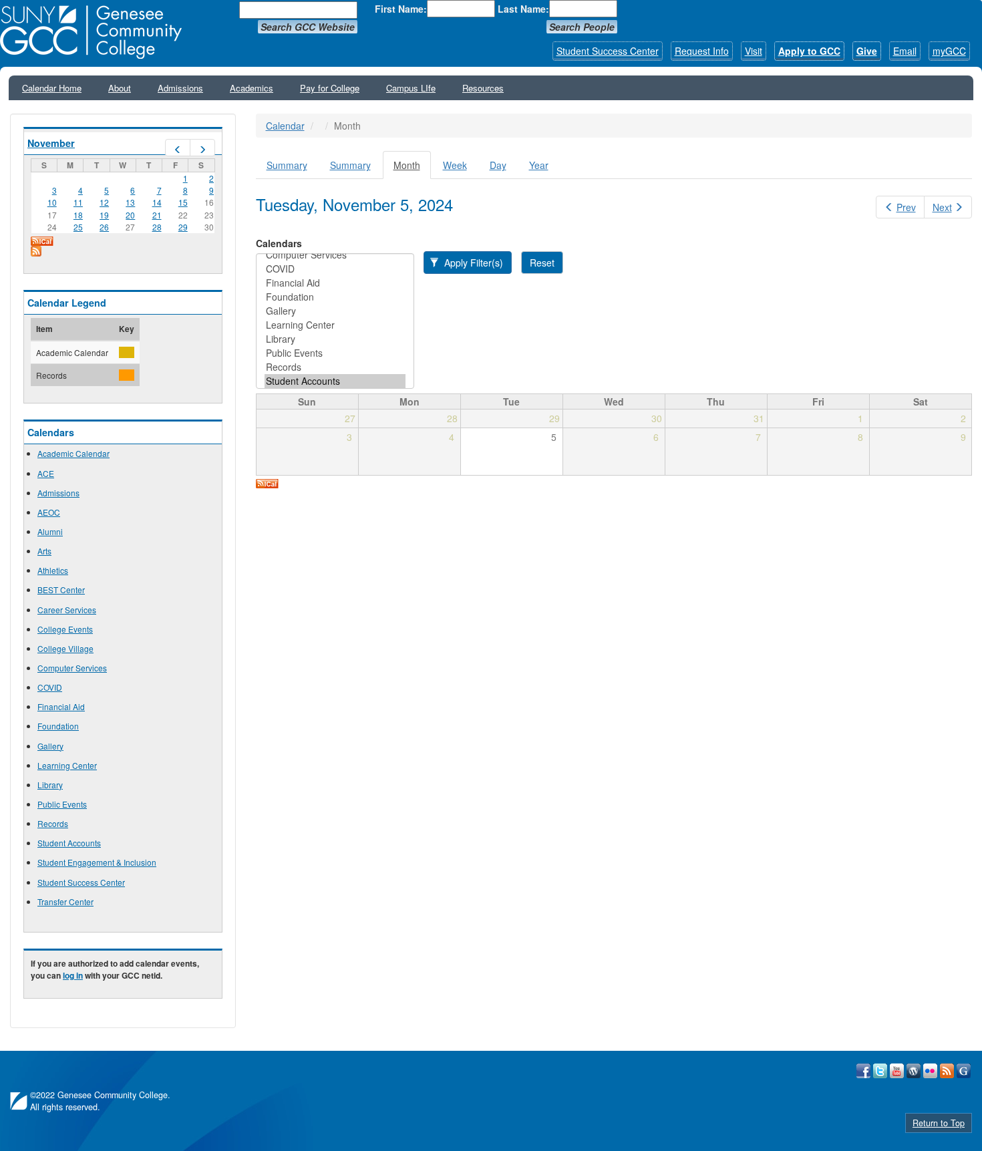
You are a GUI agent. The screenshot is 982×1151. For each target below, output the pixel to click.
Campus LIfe (411, 87)
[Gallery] (335, 311)
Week (455, 165)
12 (104, 202)
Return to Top (939, 1123)
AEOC (48, 512)
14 (157, 202)
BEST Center (61, 589)
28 (157, 226)
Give (866, 50)
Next (942, 207)
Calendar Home (51, 87)
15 (183, 202)
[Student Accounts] (335, 381)
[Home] (95, 32)
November (51, 143)
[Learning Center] (335, 325)
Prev (906, 207)
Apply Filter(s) (472, 262)
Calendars (279, 243)
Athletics (52, 570)
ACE (45, 473)
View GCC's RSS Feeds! (947, 1070)
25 (78, 226)
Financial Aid (61, 706)
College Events (65, 629)
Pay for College (329, 87)
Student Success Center (607, 50)
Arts (44, 550)
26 (104, 226)
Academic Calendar (73, 453)
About (119, 87)
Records (52, 823)
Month (412, 168)
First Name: (401, 8)
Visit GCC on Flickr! (930, 1070)
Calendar (285, 125)
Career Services (66, 609)
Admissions (180, 87)
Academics (251, 87)
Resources (483, 87)
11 (78, 202)
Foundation (58, 725)
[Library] (335, 339)
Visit (753, 50)
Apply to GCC (809, 50)
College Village (65, 648)
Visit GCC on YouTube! (897, 1070)
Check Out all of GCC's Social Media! (964, 1070)
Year (538, 165)
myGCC (949, 50)
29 (183, 226)
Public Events (62, 804)
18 (78, 214)
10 (52, 202)
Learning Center (67, 765)
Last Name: (523, 8)
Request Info (702, 50)
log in (73, 975)
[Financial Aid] (335, 283)
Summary (287, 165)
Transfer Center (65, 901)
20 (130, 214)
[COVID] (335, 269)
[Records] (335, 367)
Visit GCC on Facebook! (863, 1070)
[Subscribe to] (123, 251)
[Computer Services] (335, 255)
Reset (542, 262)
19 (104, 214)
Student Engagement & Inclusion (96, 862)
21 (157, 214)
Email (905, 50)
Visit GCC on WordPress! (914, 1070)
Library (50, 784)
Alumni (50, 531)
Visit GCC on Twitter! (880, 1070)
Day (498, 165)
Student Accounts (69, 842)
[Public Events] (335, 353)
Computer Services (72, 667)
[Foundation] (335, 297)
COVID (49, 687)
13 (130, 202)
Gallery (50, 746)
